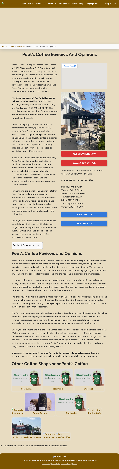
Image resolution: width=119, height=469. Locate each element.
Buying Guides (93, 4)
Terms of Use (46, 464)
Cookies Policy (66, 464)
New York (63, 4)
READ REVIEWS (84, 223)
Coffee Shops (78, 4)
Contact (74, 464)
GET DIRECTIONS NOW (84, 153)
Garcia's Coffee (8, 46)
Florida (39, 4)
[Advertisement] (59, 25)
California (26, 4)
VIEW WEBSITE (84, 214)
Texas (50, 4)
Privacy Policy (55, 464)
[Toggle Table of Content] (37, 245)
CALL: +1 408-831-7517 (84, 163)
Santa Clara (20, 46)
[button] (115, 3)
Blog (107, 4)
